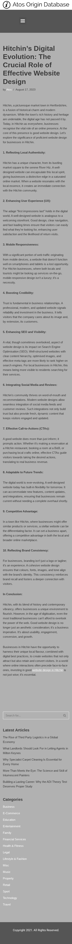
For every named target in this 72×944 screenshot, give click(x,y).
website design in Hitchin (47, 670)
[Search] (64, 715)
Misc (6, 865)
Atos (9, 89)
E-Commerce (11, 813)
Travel (7, 904)
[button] (22, 21)
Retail (6, 884)
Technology (10, 898)
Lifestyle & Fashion (15, 858)
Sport (6, 891)
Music (7, 871)
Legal (6, 852)
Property (8, 878)
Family (7, 832)
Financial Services (14, 839)
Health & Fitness (13, 845)
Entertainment (11, 826)
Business (9, 806)
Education (9, 819)
